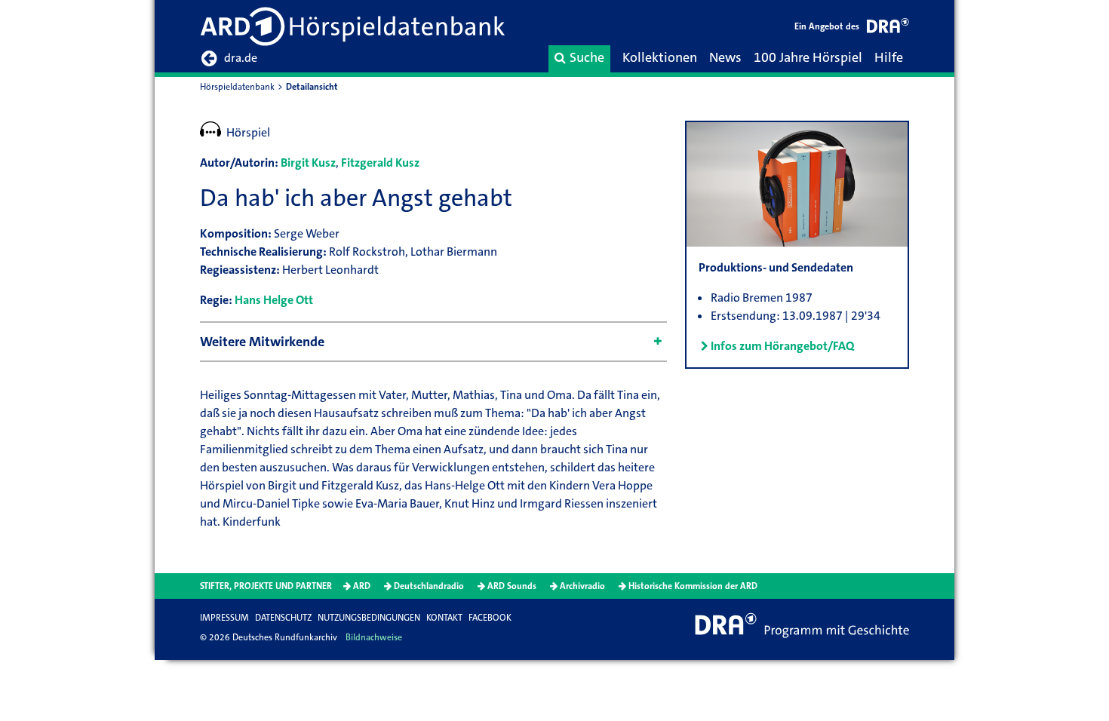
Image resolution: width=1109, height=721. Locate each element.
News (725, 57)
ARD (361, 586)
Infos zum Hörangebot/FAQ (782, 346)
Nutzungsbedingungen (369, 618)
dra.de (240, 58)
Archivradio (582, 586)
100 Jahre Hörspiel (808, 57)
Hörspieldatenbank (237, 87)
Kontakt (444, 618)
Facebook (489, 618)
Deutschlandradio (429, 586)
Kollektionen (659, 57)
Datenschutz (283, 618)
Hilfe (888, 57)
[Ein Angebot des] (888, 28)
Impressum (224, 618)
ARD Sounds (511, 586)
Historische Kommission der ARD (692, 586)
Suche (587, 57)
